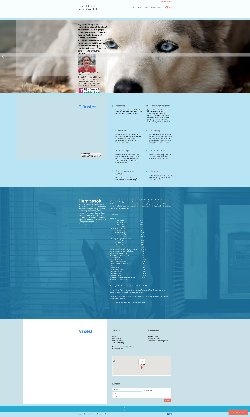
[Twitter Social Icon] (170, 414)
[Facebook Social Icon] (168, 414)
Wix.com (108, 414)
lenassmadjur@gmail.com (125, 347)
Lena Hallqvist (87, 6)
